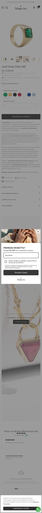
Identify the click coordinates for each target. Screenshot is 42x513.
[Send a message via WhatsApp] (38, 509)
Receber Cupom (21, 272)
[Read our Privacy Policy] (36, 265)
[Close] (38, 231)
